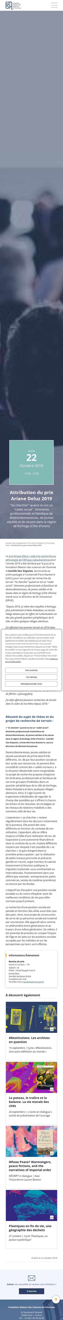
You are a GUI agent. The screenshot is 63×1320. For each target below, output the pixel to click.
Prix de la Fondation (36, 543)
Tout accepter (31, 670)
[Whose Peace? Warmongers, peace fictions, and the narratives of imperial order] (31, 1157)
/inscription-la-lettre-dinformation (31, 1291)
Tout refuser (31, 677)
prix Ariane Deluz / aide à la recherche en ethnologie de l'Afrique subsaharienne (31, 558)
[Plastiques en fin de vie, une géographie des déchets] (31, 1219)
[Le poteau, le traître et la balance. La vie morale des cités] (31, 1093)
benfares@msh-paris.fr (33, 981)
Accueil (8, 543)
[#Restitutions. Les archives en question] (31, 1031)
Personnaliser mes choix (31, 684)
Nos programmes (19, 543)
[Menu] (54, 5)
